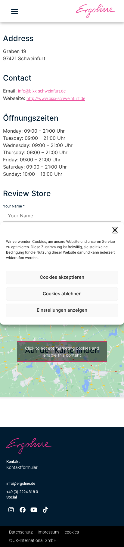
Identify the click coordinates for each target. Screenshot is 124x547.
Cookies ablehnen (62, 294)
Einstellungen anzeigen (62, 310)
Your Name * (14, 206)
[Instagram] (11, 510)
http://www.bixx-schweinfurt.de (55, 98)
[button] (115, 230)
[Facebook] (22, 510)
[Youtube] (34, 510)
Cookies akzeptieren (62, 277)
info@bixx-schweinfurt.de (42, 91)
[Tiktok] (45, 510)
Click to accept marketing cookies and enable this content (62, 351)
